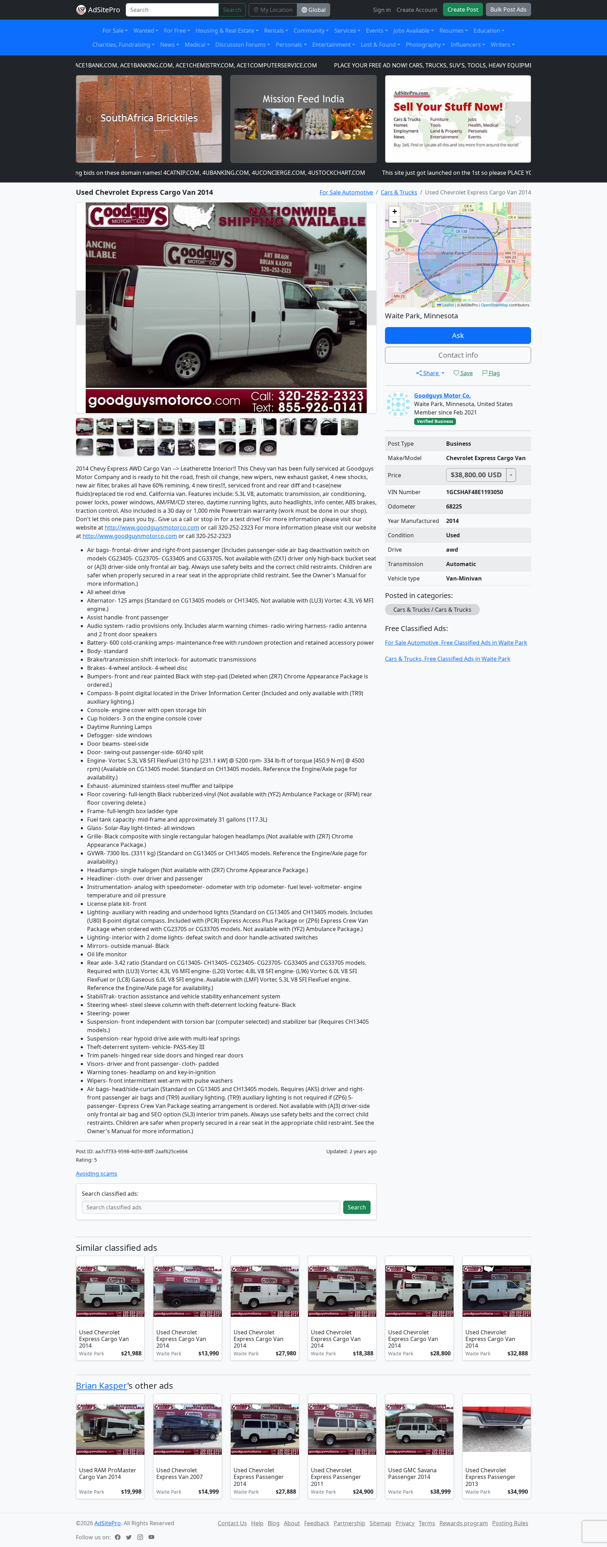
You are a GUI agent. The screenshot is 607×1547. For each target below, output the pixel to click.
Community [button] (309, 30)
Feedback (316, 1523)
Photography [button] (423, 44)
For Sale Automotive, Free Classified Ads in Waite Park (456, 642)
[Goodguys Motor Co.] (398, 404)
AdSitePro (104, 9)
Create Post (463, 9)
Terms (427, 1523)
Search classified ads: (110, 1193)
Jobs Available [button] (411, 30)
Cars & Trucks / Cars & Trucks (432, 609)
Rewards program (463, 1523)
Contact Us (232, 1523)
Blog (274, 1523)
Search (232, 10)
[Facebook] (118, 1537)
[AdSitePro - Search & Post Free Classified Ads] (81, 10)
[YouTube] (152, 1537)
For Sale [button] (113, 30)
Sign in (382, 10)
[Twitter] (129, 1537)
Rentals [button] (274, 30)
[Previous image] (82, 1292)
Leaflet (447, 304)
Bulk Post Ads (508, 9)
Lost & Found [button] (378, 44)
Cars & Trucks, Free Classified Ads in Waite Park (447, 659)
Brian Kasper (101, 1385)
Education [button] (487, 30)
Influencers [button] (466, 44)
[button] (394, 211)
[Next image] (137, 1292)
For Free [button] (175, 30)
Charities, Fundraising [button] (121, 44)
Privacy (405, 1523)
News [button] (167, 44)
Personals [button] (289, 44)
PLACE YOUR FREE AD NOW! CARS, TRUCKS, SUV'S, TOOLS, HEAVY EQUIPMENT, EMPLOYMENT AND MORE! (422, 65)
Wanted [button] (143, 30)
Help (257, 1523)
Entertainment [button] (331, 44)
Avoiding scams (96, 1173)
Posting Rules (510, 1523)
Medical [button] (195, 44)
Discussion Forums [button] (240, 44)
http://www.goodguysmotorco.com (152, 527)
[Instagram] (140, 1537)
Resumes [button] (451, 30)
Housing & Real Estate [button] (225, 30)
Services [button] (345, 30)
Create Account (417, 10)
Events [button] (375, 30)
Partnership (349, 1523)
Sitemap (380, 1523)
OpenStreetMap (494, 304)
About (292, 1523)
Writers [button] (500, 44)
